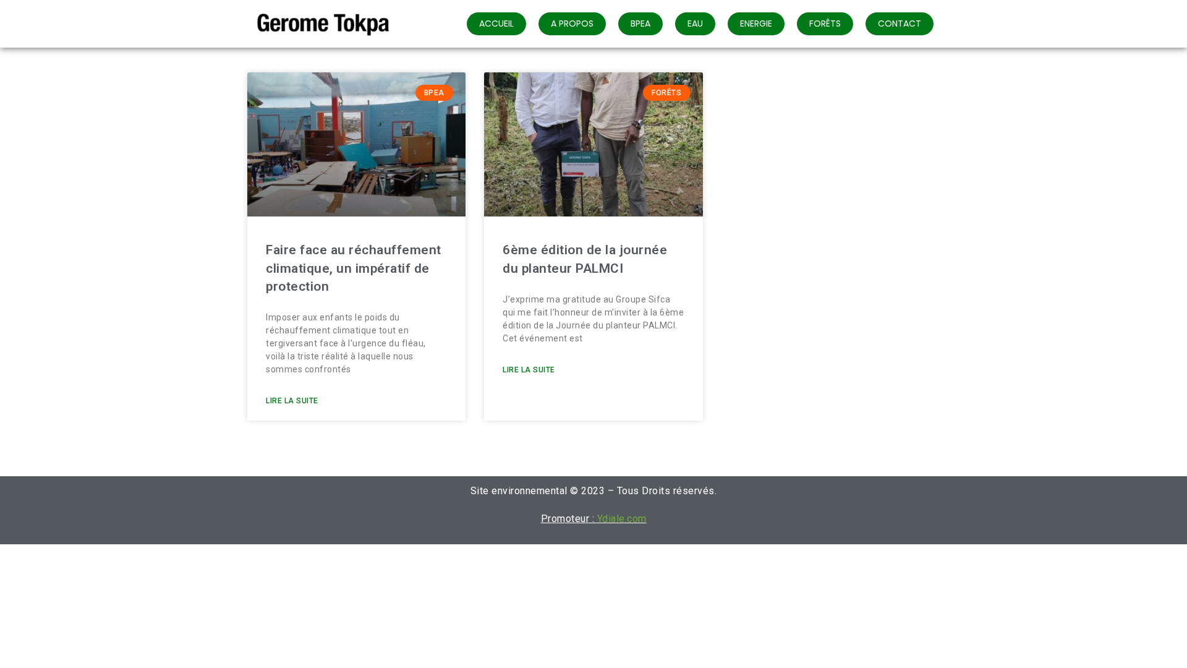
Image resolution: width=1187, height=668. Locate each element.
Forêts (825, 23)
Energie (756, 23)
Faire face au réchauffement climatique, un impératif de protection (353, 268)
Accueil (496, 23)
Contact (899, 23)
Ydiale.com (622, 519)
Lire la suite (292, 400)
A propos (572, 23)
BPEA (640, 23)
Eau (695, 23)
